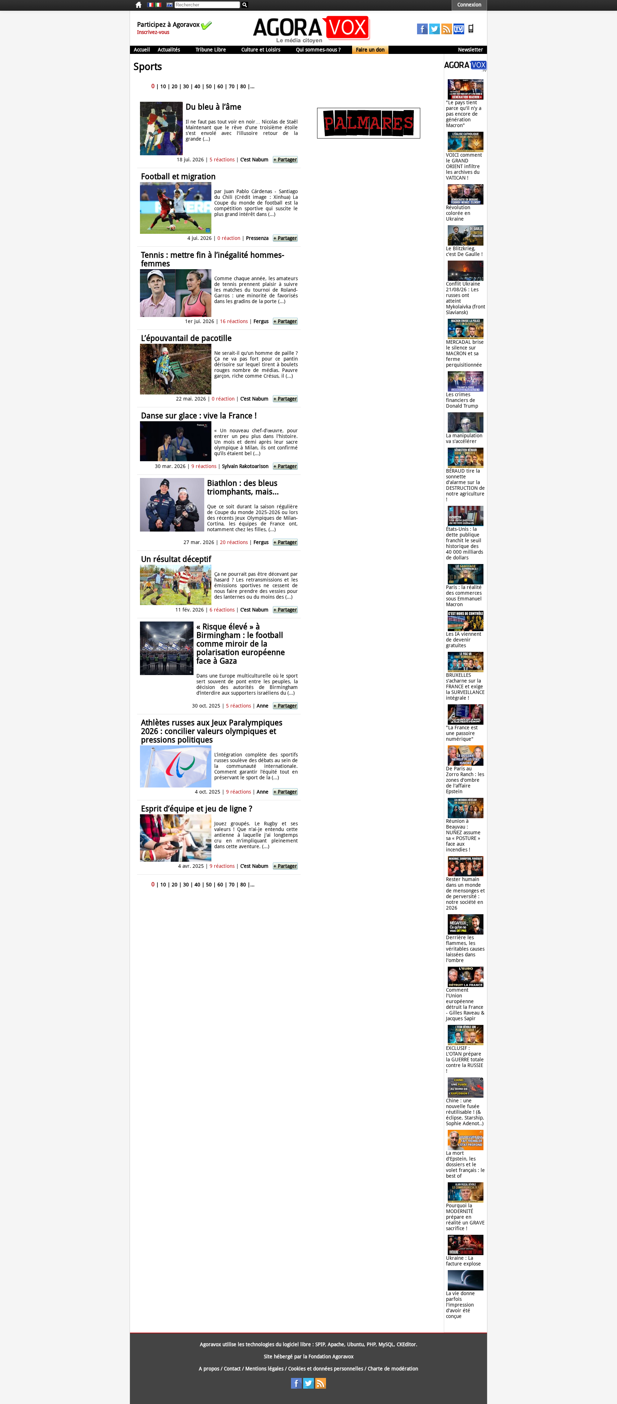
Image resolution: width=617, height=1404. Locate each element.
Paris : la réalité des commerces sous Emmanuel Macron (464, 595)
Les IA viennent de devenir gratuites (463, 639)
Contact (232, 1369)
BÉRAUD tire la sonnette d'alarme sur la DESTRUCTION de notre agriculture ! (465, 485)
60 (220, 86)
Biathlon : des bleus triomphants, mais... (243, 487)
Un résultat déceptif (176, 559)
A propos (209, 1369)
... (252, 86)
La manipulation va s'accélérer (464, 438)
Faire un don (370, 49)
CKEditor (406, 1344)
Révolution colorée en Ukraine (458, 213)
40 (197, 86)
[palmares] (368, 137)
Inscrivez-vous (153, 32)
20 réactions (234, 542)
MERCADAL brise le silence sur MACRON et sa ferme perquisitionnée (465, 353)
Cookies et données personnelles (325, 1369)
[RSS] (446, 32)
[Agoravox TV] (168, 5)
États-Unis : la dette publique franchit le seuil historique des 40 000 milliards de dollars (464, 543)
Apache (336, 1344)
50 (209, 86)
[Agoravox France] (150, 5)
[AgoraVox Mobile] (471, 32)
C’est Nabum (254, 159)
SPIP (320, 1344)
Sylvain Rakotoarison (245, 466)
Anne (263, 706)
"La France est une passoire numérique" (462, 733)
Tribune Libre (211, 49)
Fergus (261, 321)
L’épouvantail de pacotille (186, 338)
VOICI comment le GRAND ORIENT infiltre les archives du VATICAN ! (464, 166)
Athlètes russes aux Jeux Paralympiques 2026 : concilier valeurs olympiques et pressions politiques (211, 731)
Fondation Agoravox (330, 1356)
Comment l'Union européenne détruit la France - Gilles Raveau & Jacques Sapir (465, 1004)
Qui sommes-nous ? (318, 49)
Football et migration (178, 176)
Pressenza (257, 238)
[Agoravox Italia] (158, 5)
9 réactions (203, 466)
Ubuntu (355, 1344)
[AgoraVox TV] (458, 32)
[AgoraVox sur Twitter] (434, 32)
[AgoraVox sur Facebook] (422, 32)
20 (174, 86)
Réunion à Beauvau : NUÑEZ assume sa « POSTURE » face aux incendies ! (463, 835)
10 (163, 86)
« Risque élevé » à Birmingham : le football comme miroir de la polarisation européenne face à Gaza (240, 643)
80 (243, 86)
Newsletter (470, 49)
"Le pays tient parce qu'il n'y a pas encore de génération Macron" (463, 114)
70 (232, 86)
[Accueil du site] (312, 43)
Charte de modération (393, 1369)
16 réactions (234, 321)
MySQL (386, 1344)
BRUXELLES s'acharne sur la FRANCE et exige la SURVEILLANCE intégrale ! (465, 686)
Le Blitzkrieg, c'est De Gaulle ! (464, 251)
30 (186, 86)
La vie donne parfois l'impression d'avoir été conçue (460, 1304)
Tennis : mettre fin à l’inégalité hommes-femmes (212, 259)
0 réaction (228, 238)
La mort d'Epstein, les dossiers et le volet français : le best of (465, 1164)
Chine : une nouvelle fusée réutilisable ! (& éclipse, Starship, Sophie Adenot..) (465, 1112)
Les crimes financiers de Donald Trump (462, 400)
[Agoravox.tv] (465, 70)
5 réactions (222, 159)
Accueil (142, 49)
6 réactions (222, 610)
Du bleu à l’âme (213, 106)
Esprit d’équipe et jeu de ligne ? (196, 808)
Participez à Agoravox (168, 24)
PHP (371, 1344)
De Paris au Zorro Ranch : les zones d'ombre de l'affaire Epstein (465, 780)
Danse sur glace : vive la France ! (199, 415)
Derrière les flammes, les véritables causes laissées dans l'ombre (465, 949)
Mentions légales (264, 1369)
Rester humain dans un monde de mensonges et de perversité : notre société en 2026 (465, 893)
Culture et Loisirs (260, 49)
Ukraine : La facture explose (463, 1261)
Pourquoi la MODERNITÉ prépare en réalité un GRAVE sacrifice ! (465, 1217)
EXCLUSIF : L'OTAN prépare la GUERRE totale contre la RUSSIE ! (465, 1059)
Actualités (169, 49)
